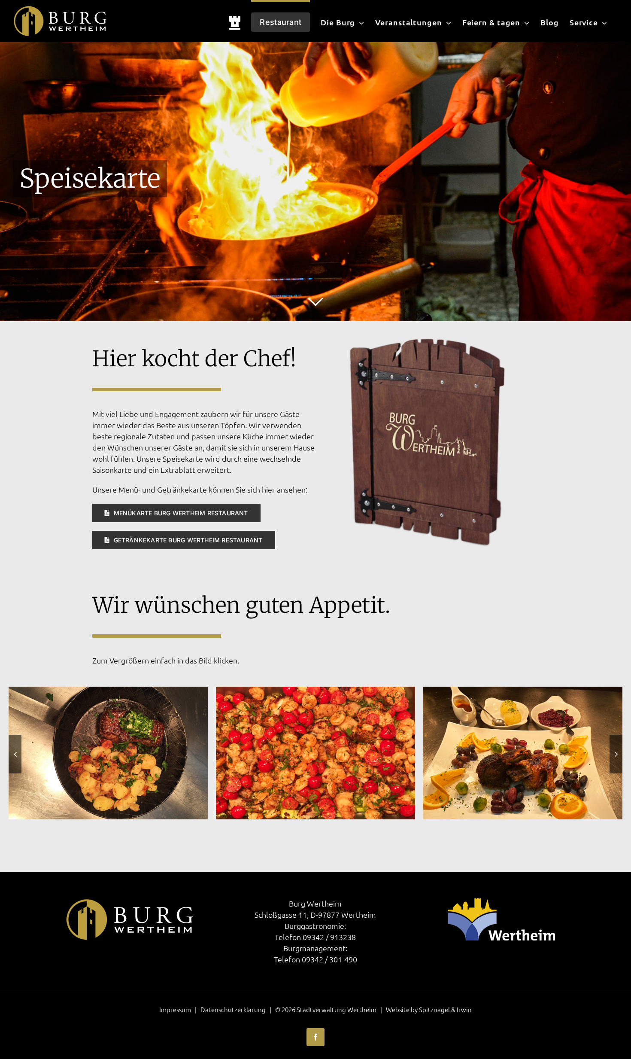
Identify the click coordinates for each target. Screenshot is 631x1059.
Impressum (175, 1009)
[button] (15, 754)
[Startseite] (235, 21)
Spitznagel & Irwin (445, 1009)
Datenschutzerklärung (233, 1009)
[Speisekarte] (427, 325)
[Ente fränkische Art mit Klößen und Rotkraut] (315, 692)
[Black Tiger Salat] (522, 692)
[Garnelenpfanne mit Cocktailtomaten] (108, 692)
